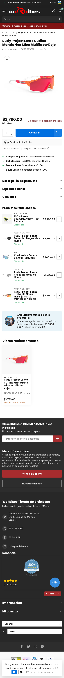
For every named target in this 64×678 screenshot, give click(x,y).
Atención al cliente (32, 473)
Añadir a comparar (11, 148)
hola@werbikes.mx (18, 546)
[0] (60, 10)
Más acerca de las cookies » (39, 672)
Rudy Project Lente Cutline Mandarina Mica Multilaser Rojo (16, 384)
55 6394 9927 (16, 528)
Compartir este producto (35, 148)
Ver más (50, 594)
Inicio (4, 32)
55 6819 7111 (15, 537)
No (21, 672)
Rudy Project (10, 49)
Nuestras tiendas (32, 483)
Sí (14, 672)
